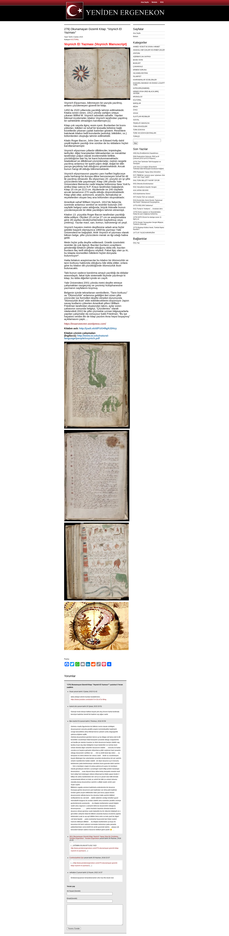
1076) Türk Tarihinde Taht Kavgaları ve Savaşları (147, 162)
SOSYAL (136, 120)
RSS (162, 2)
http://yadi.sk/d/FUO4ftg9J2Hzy (98, 328)
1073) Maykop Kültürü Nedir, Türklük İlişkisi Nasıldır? (148, 228)
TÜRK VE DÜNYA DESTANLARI (144, 133)
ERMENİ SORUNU (140, 70)
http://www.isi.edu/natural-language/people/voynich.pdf (86, 337)
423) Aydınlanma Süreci (141, 194)
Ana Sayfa (145, 2)
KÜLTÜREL (75, 39)
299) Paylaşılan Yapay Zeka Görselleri (147, 172)
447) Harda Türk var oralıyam (143, 197)
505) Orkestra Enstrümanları (143, 184)
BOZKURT (137, 63)
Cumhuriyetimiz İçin (76, 858)
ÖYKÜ (135, 110)
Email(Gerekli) (72, 898)
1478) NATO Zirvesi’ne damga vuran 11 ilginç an (147, 218)
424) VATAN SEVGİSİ (140, 190)
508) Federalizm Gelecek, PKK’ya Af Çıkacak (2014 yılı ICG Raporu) (146, 157)
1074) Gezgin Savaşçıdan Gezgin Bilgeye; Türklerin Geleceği (148, 223)
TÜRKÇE (136, 136)
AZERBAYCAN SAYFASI (142, 57)
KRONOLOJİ (137, 97)
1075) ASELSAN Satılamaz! (143, 205)
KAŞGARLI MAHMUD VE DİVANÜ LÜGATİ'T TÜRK (149, 84)
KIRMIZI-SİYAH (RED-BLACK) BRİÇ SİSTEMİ (146, 92)
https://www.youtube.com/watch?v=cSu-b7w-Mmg (88, 699)
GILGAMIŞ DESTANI (140, 73)
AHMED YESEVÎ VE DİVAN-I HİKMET (146, 47)
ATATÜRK (136, 53)
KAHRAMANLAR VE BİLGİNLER (145, 80)
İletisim (154, 2)
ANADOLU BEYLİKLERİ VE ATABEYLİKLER (149, 50)
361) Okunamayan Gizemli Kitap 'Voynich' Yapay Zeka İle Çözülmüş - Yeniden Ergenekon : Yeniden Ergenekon (94, 837)
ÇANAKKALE (138, 66)
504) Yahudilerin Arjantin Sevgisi (145, 187)
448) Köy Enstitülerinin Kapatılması (145, 153)
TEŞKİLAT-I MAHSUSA (141, 123)
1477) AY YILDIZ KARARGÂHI (144, 233)
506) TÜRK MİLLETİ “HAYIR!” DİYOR (146, 180)
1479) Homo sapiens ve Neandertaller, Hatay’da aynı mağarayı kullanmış (147, 213)
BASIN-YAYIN (138, 60)
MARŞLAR (137, 103)
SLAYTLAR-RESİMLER (141, 116)
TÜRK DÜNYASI (139, 130)
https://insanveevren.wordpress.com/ (85, 323)
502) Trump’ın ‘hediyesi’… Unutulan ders (148, 209)
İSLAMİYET (137, 76)
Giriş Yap (136, 243)
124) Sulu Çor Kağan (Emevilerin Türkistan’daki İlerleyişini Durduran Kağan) (148, 168)
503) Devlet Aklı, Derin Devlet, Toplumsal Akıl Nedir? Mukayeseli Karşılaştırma (147, 201)
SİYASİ (135, 113)
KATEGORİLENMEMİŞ (141, 88)
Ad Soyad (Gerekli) (73, 891)
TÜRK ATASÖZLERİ (140, 126)
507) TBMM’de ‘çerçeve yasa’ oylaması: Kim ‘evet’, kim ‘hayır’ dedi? (149, 176)
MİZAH (135, 107)
